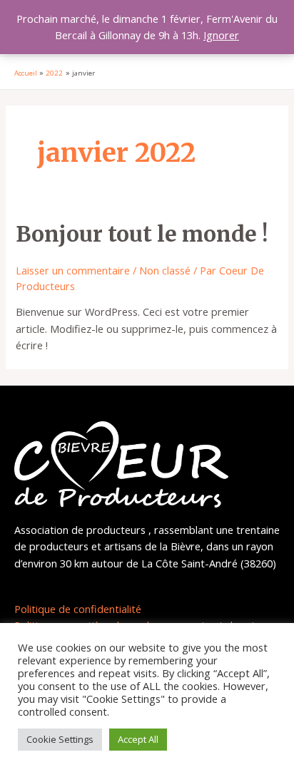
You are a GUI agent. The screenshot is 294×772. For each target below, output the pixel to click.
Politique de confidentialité (77, 609)
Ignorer (221, 35)
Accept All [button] (138, 739)
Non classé (165, 270)
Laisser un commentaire (73, 270)
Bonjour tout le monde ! (142, 233)
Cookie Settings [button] (59, 739)
